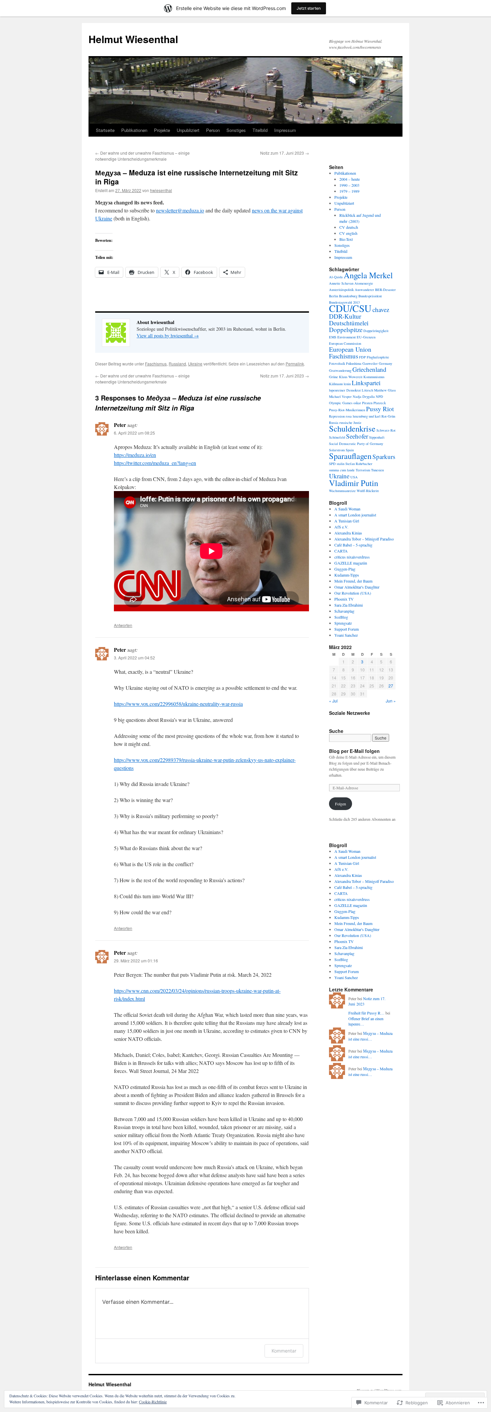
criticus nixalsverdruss (352, 557)
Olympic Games (340, 403)
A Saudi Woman (347, 508)
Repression (337, 416)
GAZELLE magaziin (350, 563)
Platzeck (379, 403)
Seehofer (357, 436)
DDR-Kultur (345, 316)
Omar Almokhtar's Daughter (356, 587)
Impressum (285, 130)
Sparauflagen (350, 455)
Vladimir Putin (353, 482)
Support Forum (346, 629)
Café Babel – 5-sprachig (353, 544)
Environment (346, 337)
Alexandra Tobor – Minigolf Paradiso (364, 538)
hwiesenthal (161, 190)
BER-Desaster (385, 289)
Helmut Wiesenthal (133, 39)
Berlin (333, 296)
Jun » (391, 700)
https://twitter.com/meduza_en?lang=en (155, 462)
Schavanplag (344, 611)
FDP (362, 357)
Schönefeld (337, 437)
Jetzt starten (309, 8)
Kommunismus (373, 376)
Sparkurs (383, 456)
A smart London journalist (355, 514)
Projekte (162, 130)
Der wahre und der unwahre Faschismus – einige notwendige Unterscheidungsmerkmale (142, 156)
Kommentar (284, 1351)
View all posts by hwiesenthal (168, 335)
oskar (357, 403)
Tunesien (377, 470)
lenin (347, 383)
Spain (350, 450)
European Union (350, 349)
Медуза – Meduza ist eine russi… (370, 1036)
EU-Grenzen (366, 337)
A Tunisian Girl (346, 520)
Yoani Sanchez (346, 635)
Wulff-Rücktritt (368, 490)
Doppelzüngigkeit (375, 330)
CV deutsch (348, 227)
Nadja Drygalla (364, 396)
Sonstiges (236, 130)
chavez (380, 309)
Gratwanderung (340, 370)
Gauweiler (370, 363)
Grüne (333, 376)
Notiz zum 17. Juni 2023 (284, 153)
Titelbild (260, 130)
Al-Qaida (336, 277)
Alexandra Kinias (348, 532)
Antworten (123, 625)
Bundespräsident (370, 296)
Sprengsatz (343, 623)
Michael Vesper (340, 396)
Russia (333, 422)
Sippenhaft (376, 437)
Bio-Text (346, 239)
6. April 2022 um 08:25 (134, 433)
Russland (177, 363)
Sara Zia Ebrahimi (348, 605)
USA (354, 477)
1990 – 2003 (349, 185)
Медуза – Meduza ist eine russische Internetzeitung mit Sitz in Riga (196, 176)
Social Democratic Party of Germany (356, 443)
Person (213, 130)
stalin (340, 463)
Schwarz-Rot (385, 430)
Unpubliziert (188, 130)
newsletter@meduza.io (180, 210)
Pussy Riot (380, 409)
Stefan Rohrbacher (358, 463)
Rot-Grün (388, 416)
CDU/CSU (350, 308)
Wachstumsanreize (342, 490)
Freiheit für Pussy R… (366, 1012)
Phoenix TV (344, 599)
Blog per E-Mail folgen (354, 751)
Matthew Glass (385, 390)
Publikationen (134, 130)
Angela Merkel (368, 275)
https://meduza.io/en (135, 454)
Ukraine (195, 363)
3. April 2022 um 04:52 (134, 657)
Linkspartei (366, 382)
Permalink (295, 363)
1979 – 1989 (349, 191)
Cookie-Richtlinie (153, 1401)
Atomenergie (363, 283)
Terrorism (363, 470)
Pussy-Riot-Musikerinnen (347, 410)
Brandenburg (348, 296)
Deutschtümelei (348, 323)
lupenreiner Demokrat (345, 390)
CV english (348, 233)
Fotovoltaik (337, 363)
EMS (332, 337)
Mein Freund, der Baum (353, 581)
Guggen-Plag (344, 569)
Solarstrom (337, 450)
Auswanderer (364, 289)
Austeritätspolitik (341, 289)
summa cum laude (342, 470)
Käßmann (336, 383)
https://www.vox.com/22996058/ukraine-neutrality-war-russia (178, 703)
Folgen (340, 803)
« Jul (333, 700)
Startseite (105, 130)
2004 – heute (349, 179)
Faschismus (156, 363)
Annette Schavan (341, 283)
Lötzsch (367, 390)
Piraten (367, 403)
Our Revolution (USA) (352, 593)
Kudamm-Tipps (346, 575)
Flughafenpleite (378, 357)
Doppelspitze (345, 329)
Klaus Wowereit (350, 376)
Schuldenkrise (352, 428)
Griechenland (369, 369)
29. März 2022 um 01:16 (136, 960)
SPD (332, 463)
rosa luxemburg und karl (363, 416)
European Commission (345, 343)
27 (390, 685)
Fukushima (353, 363)
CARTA (341, 551)
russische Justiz (350, 422)
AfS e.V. (341, 526)
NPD (379, 396)
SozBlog (341, 617)
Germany (385, 363)
